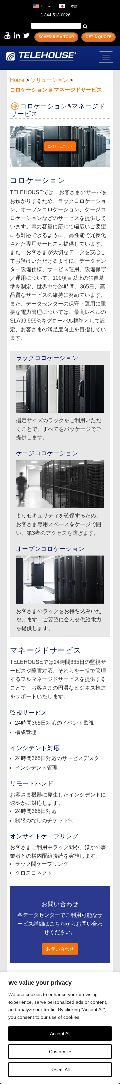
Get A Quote (98, 37)
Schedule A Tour (56, 37)
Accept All (60, 1033)
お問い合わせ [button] (60, 949)
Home (17, 80)
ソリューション (49, 80)
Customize (60, 1051)
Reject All (60, 1069)
